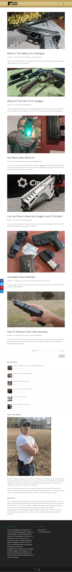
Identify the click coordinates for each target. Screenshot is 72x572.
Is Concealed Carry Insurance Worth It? (22, 389)
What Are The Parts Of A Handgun (25, 101)
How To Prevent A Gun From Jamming (27, 331)
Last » (62, 350)
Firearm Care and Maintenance (33, 57)
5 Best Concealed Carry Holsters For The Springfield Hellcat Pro (29, 365)
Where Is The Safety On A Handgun (26, 53)
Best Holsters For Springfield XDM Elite (22, 373)
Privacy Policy (42, 530)
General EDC (46, 281)
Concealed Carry (19, 57)
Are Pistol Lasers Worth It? (21, 157)
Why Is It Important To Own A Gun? (21, 404)
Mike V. (11, 57)
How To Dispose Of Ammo (20, 397)
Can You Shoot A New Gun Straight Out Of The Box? (35, 216)
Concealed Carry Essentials (21, 277)
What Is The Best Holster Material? (21, 381)
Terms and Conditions (44, 532)
